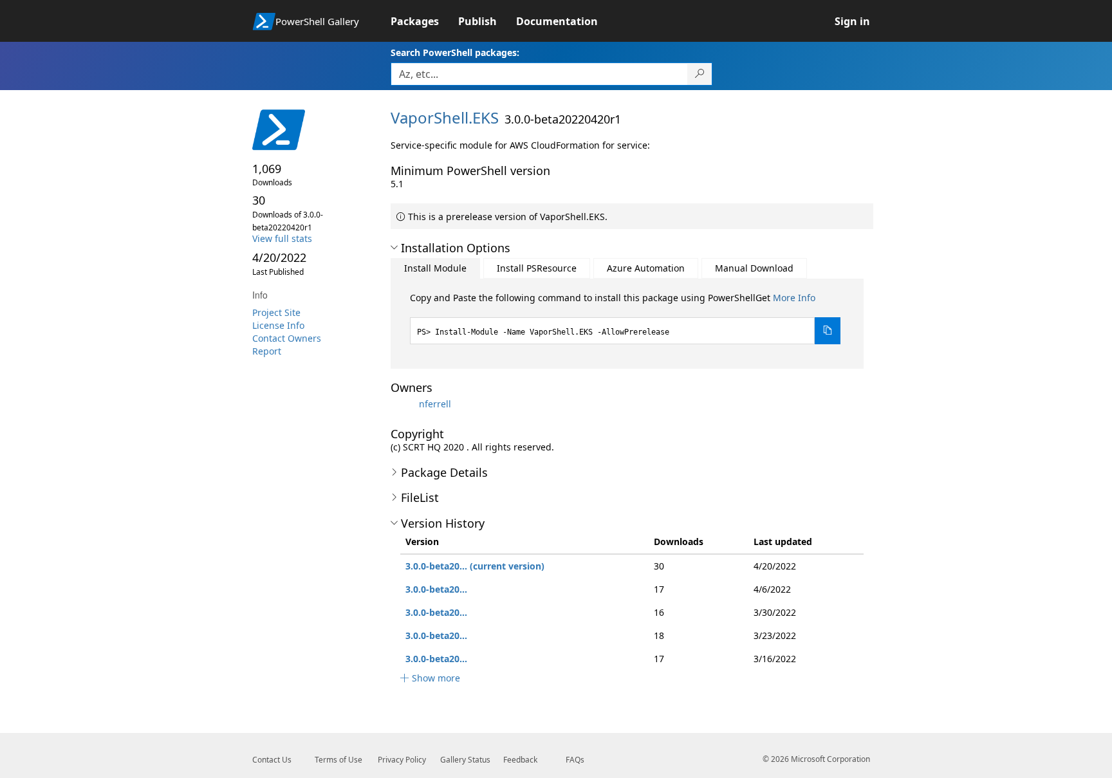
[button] (394, 248)
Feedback (520, 759)
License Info (278, 325)
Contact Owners (286, 338)
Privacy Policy (402, 759)
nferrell (435, 404)
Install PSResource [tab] (537, 268)
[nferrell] (403, 404)
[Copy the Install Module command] (827, 330)
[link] (424, 21)
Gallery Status (465, 759)
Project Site (276, 312)
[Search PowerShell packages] (699, 74)
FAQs (575, 759)
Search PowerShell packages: (455, 52)
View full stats (282, 238)
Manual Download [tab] (754, 268)
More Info (794, 298)
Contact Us (272, 759)
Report (266, 351)
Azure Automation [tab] (646, 268)
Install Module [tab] (435, 268)
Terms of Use (338, 759)
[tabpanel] (625, 318)
